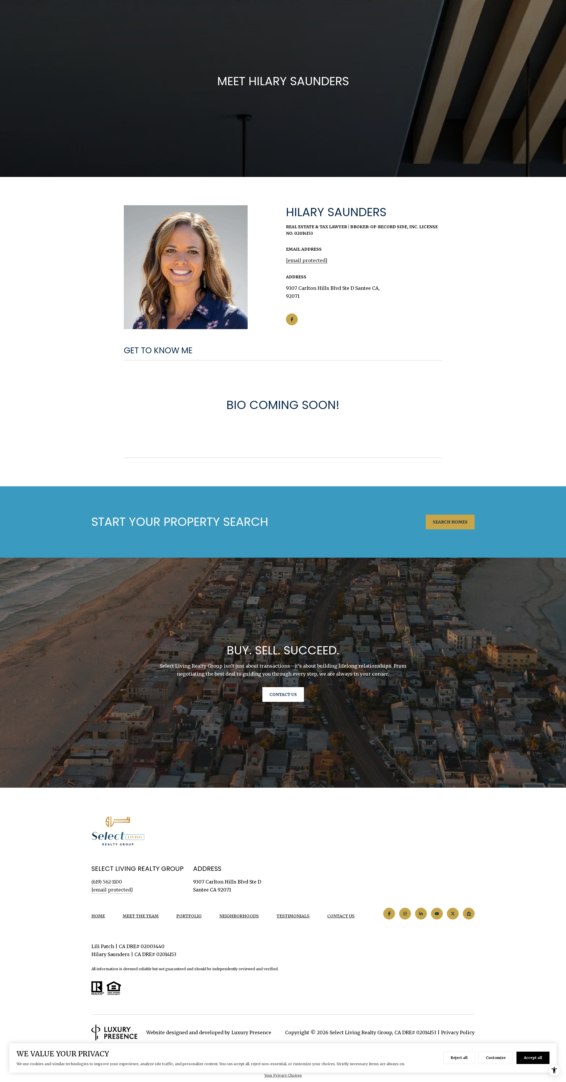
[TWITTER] (453, 914)
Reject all (459, 1057)
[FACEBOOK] (292, 319)
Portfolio (189, 916)
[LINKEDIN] (421, 914)
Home (98, 916)
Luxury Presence (251, 1032)
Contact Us (341, 916)
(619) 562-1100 (106, 882)
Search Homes (450, 522)
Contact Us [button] (283, 694)
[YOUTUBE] (437, 914)
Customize (496, 1057)
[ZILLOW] (469, 914)
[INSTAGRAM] (405, 914)
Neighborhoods (239, 916)
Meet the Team (141, 916)
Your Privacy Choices (283, 1075)
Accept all (533, 1057)
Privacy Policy (458, 1032)
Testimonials (293, 916)
